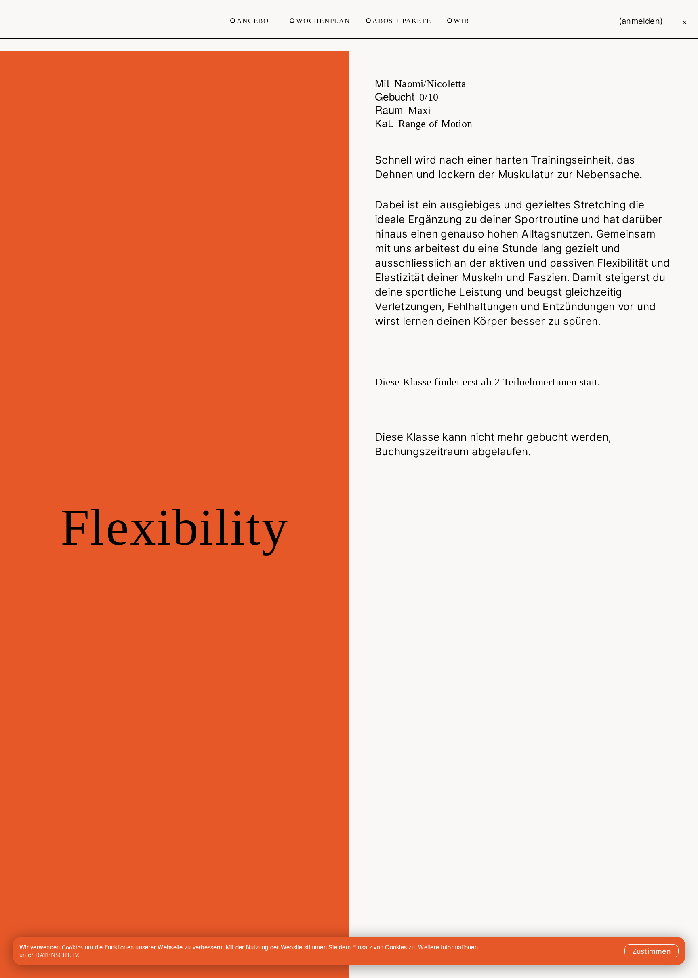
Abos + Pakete (401, 21)
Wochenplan (323, 21)
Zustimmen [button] (651, 951)
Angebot (255, 21)
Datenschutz (57, 955)
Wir (461, 21)
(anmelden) (641, 21)
